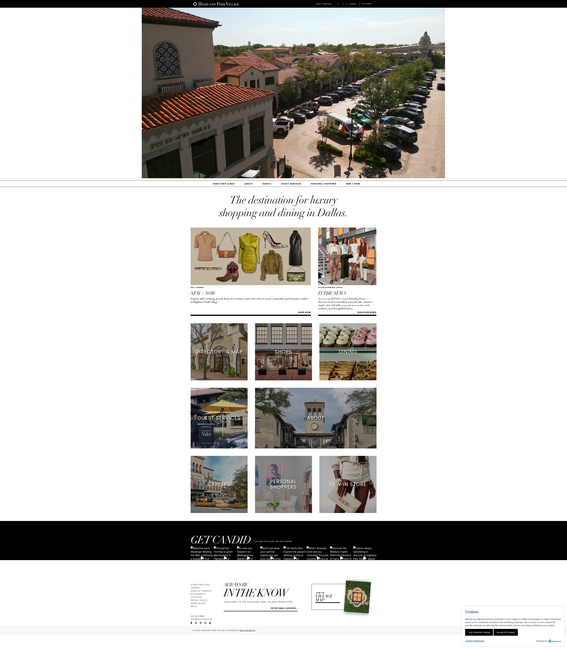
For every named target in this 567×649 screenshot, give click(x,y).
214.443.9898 (198, 616)
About (249, 183)
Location (196, 597)
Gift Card (366, 4)
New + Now (353, 183)
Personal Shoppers (324, 183)
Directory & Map (224, 183)
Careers (195, 588)
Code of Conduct (201, 591)
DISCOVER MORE (367, 312)
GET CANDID (221, 541)
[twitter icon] (197, 623)
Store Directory (200, 584)
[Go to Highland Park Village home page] (216, 3)
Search (352, 4)
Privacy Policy (199, 600)
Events (267, 183)
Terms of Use (198, 603)
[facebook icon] (193, 623)
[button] (328, 4)
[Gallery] (283, 94)
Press (194, 606)
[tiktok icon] (211, 623)
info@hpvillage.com (202, 619)
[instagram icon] (206, 623)
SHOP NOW (304, 312)
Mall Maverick (247, 630)
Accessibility (198, 594)
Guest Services (291, 183)
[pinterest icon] (202, 623)
